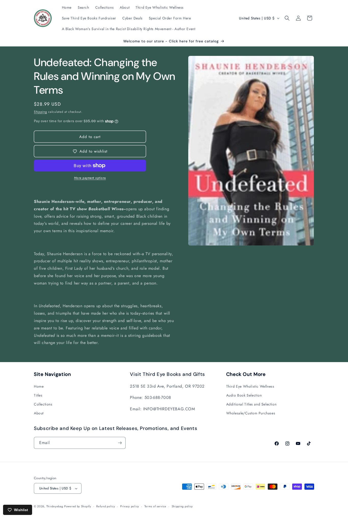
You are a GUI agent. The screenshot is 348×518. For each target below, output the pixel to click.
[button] (287, 18)
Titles (38, 395)
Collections (43, 404)
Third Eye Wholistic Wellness (250, 386)
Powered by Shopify (77, 506)
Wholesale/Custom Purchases (250, 413)
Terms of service (155, 506)
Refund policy (105, 506)
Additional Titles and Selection (251, 404)
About (39, 413)
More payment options (90, 178)
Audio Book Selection (244, 395)
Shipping (40, 111)
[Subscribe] (119, 443)
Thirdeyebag (54, 506)
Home (39, 386)
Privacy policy (129, 506)
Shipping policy (182, 506)
